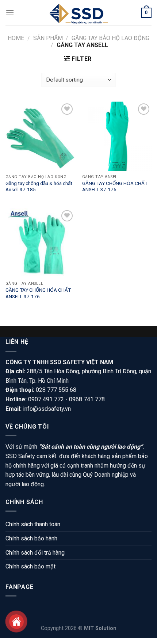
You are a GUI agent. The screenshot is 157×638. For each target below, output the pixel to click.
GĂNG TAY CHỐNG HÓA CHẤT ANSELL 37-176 (38, 293)
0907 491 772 (46, 399)
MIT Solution (100, 628)
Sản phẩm (48, 38)
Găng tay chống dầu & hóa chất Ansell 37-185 (38, 186)
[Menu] (9, 12)
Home (16, 38)
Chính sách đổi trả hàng (35, 552)
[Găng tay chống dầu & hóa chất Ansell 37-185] (40, 136)
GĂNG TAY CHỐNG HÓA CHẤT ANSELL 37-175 (115, 186)
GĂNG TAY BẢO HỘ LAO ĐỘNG (110, 38)
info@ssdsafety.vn (47, 408)
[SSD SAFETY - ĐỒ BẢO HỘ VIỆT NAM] (78, 12)
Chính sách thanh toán (32, 524)
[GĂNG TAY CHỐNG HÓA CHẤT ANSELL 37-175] (117, 136)
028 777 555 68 (56, 389)
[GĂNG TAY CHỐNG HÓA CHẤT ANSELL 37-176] (40, 242)
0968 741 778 (87, 399)
